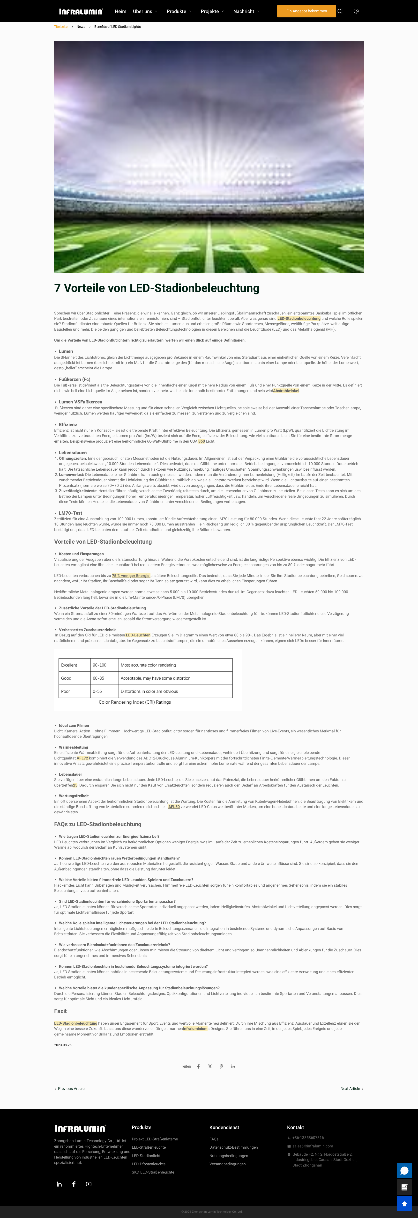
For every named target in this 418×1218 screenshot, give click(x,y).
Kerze (334, 357)
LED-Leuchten (138, 635)
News (81, 27)
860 (201, 441)
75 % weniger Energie (130, 575)
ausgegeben (155, 357)
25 (75, 785)
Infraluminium (195, 1028)
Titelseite (60, 27)
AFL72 (83, 758)
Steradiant (251, 357)
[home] (81, 11)
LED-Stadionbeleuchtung (299, 318)
